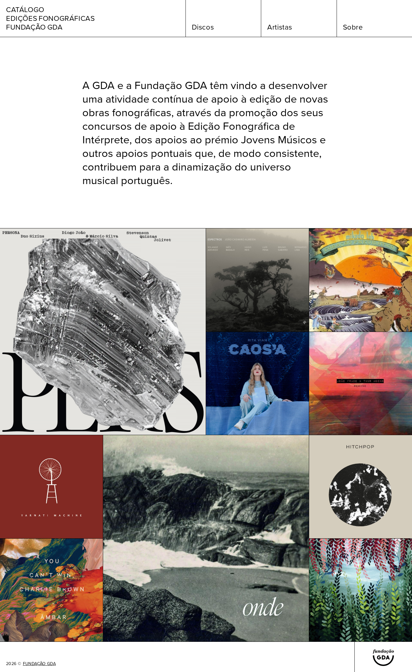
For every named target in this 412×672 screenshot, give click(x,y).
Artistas (279, 27)
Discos (203, 27)
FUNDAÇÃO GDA (39, 664)
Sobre (353, 27)
